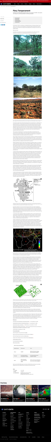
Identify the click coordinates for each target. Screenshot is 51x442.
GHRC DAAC (28, 418)
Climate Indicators (13, 417)
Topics (18, 3)
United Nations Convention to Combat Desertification (21, 323)
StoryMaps (19, 426)
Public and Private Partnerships (36, 420)
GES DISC (27, 419)
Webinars (19, 417)
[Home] (7, 4)
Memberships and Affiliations (36, 422)
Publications (20, 427)
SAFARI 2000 (31, 337)
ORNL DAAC (28, 425)
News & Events (39, 3)
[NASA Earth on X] (46, 409)
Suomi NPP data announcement (23, 1)
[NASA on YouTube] (48, 409)
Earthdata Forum (20, 416)
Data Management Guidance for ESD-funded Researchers (37, 415)
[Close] (50, 1)
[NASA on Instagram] (45, 409)
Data (14, 3)
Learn (22, 3)
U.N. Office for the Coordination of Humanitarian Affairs (21, 321)
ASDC (26, 332)
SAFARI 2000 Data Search (17, 339)
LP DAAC (31, 334)
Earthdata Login (5, 425)
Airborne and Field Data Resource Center (29, 432)
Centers (26, 3)
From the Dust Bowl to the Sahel (18, 341)
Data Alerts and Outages (5, 424)
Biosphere (11, 416)
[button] (27, 77)
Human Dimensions (13, 420)
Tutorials (19, 420)
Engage (30, 3)
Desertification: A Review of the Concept (19, 326)
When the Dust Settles (16, 342)
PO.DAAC (27, 428)
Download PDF (17, 22)
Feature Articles (8, 6)
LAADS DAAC (28, 422)
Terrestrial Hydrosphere (12, 429)
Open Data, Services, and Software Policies (37, 417)
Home (2, 6)
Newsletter (43, 415)
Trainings (19, 419)
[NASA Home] (1, 4)
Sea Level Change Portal (28, 430)
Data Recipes (20, 423)
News (4, 6)
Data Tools (4, 415)
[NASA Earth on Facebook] (43, 409)
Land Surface (12, 422)
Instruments (4, 418)
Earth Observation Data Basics (21, 414)
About (34, 3)
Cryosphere (12, 419)
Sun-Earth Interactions (12, 427)
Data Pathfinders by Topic (13, 413)
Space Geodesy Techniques (5, 420)
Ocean (11, 423)
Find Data (4, 412)
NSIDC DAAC (28, 424)
